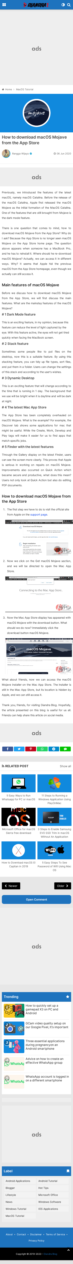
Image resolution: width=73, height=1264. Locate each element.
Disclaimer (36, 1234)
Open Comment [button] (36, 899)
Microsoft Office (48, 1194)
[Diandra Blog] (36, 4)
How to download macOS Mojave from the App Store (34, 140)
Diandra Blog (50, 1253)
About (9, 1234)
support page (38, 514)
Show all (65, 766)
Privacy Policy (36, 1240)
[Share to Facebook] (7, 749)
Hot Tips (43, 1187)
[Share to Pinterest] (30, 749)
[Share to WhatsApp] (42, 749)
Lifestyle (11, 1194)
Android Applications (18, 1180)
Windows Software (49, 1201)
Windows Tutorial (16, 1208)
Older (60, 886)
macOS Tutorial (15, 1215)
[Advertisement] (36, 48)
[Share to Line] (65, 749)
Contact (21, 1234)
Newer (13, 886)
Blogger (10, 1187)
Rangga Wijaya (20, 153)
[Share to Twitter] (19, 749)
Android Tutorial (47, 1180)
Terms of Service (55, 1234)
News (9, 1201)
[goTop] (68, 1250)
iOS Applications (48, 1208)
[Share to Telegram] (53, 749)
